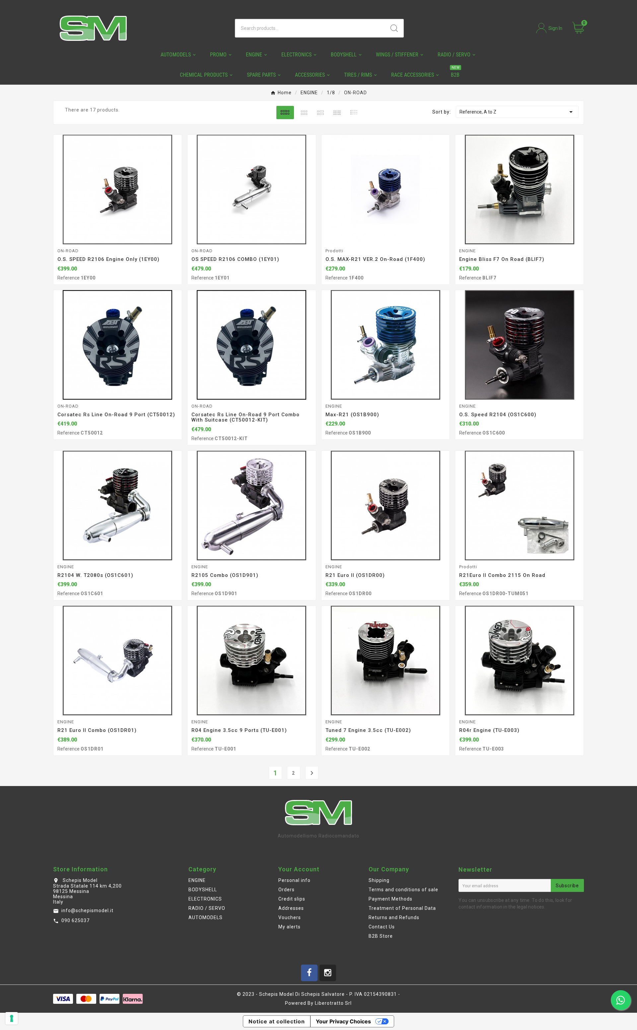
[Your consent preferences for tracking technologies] (11, 1018)
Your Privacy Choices (343, 1021)
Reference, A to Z (517, 112)
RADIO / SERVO (206, 908)
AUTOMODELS (205, 917)
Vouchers (289, 917)
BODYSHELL (202, 889)
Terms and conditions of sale (403, 889)
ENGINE (197, 880)
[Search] (394, 28)
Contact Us (382, 926)
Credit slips (291, 899)
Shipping (379, 880)
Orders (286, 889)
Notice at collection (276, 1021)
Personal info (294, 880)
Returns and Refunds (394, 917)
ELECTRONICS (205, 899)
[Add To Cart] (126, 237)
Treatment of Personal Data (402, 908)
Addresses (291, 908)
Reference (69, 277)
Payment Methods (390, 899)
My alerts (289, 926)
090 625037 (75, 920)
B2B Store (381, 936)
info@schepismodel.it (87, 910)
